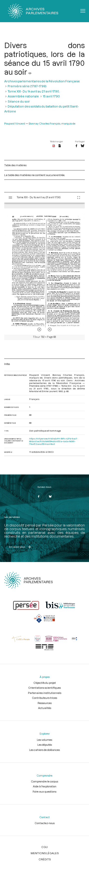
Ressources (45, 703)
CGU (44, 847)
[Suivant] (49, 329)
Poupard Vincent (14, 123)
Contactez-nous (45, 823)
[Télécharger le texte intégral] (60, 146)
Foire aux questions (44, 791)
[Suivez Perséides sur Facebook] (38, 496)
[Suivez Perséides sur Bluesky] (50, 496)
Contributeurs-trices (44, 697)
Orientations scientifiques (44, 687)
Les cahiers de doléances (44, 749)
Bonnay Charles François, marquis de (52, 123)
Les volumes (44, 739)
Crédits (45, 859)
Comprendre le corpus (44, 781)
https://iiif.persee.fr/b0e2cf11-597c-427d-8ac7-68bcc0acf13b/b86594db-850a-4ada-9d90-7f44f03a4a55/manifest (53, 441)
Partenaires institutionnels (44, 692)
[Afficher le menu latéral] (10, 197)
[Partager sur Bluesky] (82, 146)
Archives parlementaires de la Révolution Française (42, 81)
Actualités (44, 707)
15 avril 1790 (51, 96)
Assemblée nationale (23, 96)
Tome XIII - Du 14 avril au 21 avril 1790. (34, 91)
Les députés (44, 744)
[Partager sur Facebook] (76, 146)
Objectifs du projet (44, 682)
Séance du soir (19, 101)
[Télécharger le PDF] (53, 146)
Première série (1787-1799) (27, 86)
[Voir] (29, 71)
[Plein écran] (78, 197)
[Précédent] (39, 329)
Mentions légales (45, 853)
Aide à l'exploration (44, 786)
